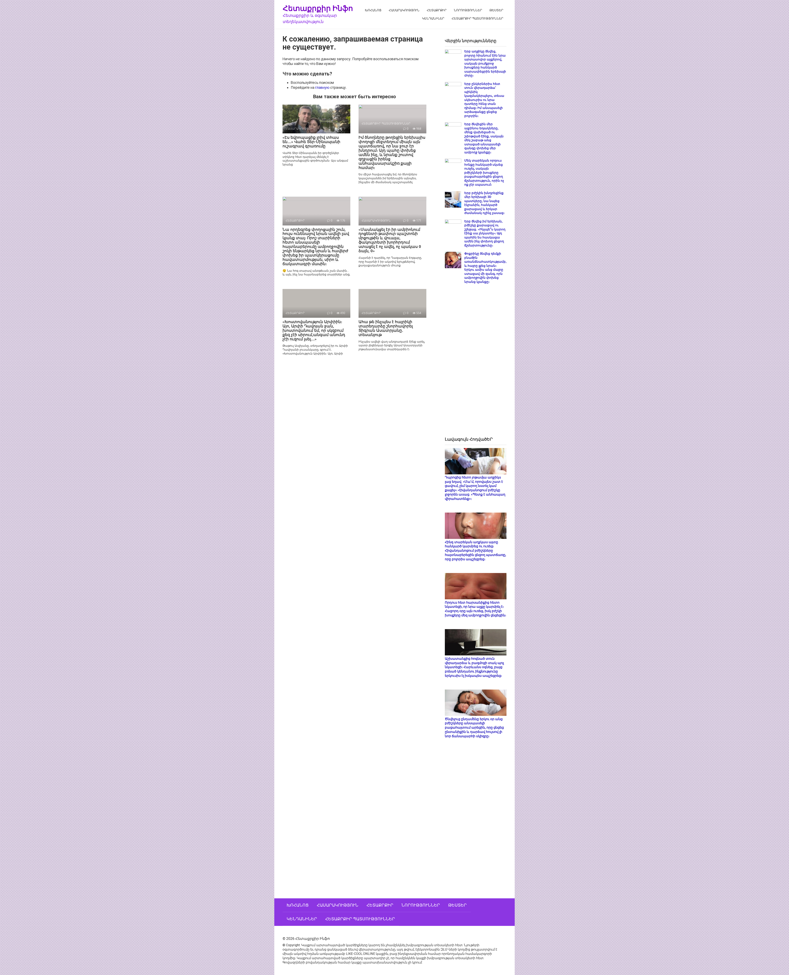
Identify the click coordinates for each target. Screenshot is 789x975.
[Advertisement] (475, 363)
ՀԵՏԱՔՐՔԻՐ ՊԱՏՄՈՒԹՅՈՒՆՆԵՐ (477, 18)
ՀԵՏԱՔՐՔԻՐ (436, 10)
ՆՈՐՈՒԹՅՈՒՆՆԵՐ (468, 10)
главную (322, 87)
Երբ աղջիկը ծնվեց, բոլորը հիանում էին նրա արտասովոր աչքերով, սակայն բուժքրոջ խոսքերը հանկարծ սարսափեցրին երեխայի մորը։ (485, 63)
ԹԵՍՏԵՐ (496, 10)
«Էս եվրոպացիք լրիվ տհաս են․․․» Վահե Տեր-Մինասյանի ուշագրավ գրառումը (311, 141)
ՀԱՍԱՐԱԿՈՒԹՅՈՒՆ (404, 10)
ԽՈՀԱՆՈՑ (373, 10)
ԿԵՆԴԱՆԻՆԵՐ (433, 18)
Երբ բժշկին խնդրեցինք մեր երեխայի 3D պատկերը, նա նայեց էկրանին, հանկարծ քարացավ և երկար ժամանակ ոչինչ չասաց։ (484, 203)
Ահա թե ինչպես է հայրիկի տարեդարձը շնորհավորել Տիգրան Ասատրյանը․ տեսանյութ (386, 328)
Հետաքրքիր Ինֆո (318, 8)
